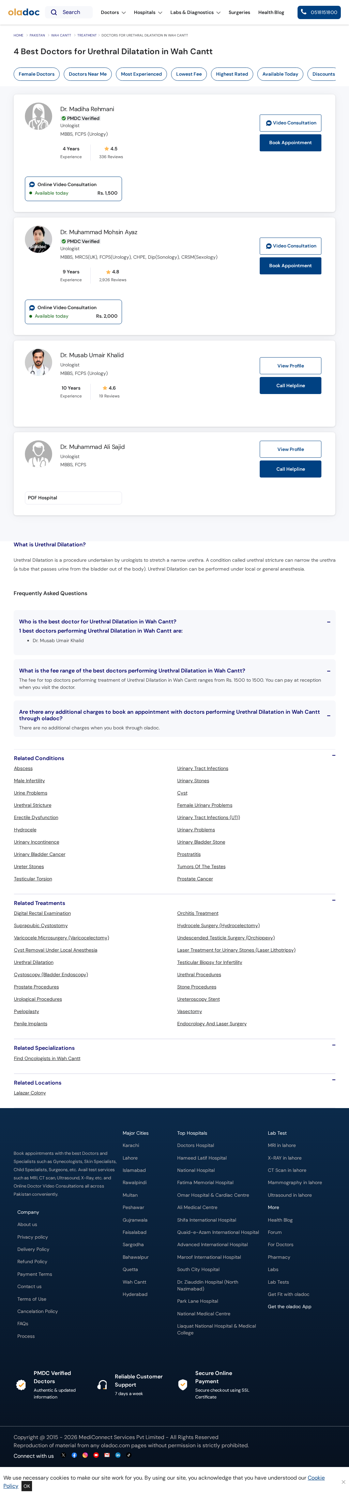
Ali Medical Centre (197, 1207)
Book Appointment (290, 143)
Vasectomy (189, 1011)
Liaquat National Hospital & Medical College (216, 1329)
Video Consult (294, 123)
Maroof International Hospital (209, 1257)
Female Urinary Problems (204, 805)
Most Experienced (141, 74)
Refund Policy (32, 1262)
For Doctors (280, 1245)
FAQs (22, 1324)
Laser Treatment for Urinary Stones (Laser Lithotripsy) (236, 950)
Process (26, 1336)
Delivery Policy (33, 1249)
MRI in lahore (282, 1145)
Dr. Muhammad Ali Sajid (92, 447)
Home (19, 35)
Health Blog (280, 1220)
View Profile (290, 366)
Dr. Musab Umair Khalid (92, 355)
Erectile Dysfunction (36, 817)
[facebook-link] (74, 1456)
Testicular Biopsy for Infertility (209, 962)
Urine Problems (30, 793)
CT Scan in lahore (287, 1170)
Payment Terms (34, 1274)
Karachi (131, 1145)
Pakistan (37, 35)
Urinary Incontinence (36, 842)
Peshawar (133, 1207)
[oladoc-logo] (24, 12)
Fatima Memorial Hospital (205, 1182)
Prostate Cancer (195, 879)
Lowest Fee (189, 74)
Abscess (23, 768)
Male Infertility (29, 780)
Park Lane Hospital (197, 1301)
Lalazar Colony (30, 1093)
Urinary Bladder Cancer (39, 854)
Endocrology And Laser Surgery (212, 1023)
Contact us (29, 1286)
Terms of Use (31, 1299)
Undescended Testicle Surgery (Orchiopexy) (226, 938)
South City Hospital (198, 1269)
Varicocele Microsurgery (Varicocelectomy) (61, 938)
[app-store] (299, 1326)
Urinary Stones (193, 780)
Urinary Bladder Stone (201, 842)
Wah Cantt (61, 35)
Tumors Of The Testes (201, 866)
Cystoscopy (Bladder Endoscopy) (51, 974)
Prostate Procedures (36, 987)
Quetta (130, 1269)
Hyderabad (135, 1294)
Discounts (324, 74)
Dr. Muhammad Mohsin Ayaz (98, 232)
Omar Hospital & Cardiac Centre (213, 1195)
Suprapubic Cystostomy (41, 925)
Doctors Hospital (195, 1145)
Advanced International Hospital (212, 1245)
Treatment (87, 35)
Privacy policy (32, 1237)
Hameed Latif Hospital (202, 1158)
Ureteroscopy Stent (198, 999)
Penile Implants (30, 1023)
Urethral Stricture (32, 805)
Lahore (130, 1158)
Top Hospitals (192, 1133)
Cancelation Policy (37, 1311)
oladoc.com (115, 1445)
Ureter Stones (29, 866)
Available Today (280, 74)
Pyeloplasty (26, 1011)
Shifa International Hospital (206, 1220)
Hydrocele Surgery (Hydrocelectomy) (218, 925)
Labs (273, 1269)
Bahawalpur (136, 1257)
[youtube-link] (96, 1456)
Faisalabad (135, 1232)
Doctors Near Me (88, 74)
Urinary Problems (196, 830)
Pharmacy (279, 1257)
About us (27, 1224)
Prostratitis (189, 854)
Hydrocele (25, 830)
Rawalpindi (135, 1182)
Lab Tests (278, 1282)
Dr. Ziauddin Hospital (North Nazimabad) (207, 1285)
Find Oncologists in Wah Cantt (47, 1058)
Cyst (182, 793)
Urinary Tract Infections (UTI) (208, 817)
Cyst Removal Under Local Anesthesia (55, 950)
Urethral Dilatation (34, 962)
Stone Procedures (196, 987)
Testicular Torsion (33, 879)
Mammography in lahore (295, 1182)
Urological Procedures (38, 999)
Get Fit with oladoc (288, 1294)
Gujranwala (135, 1220)
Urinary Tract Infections (202, 768)
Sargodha (133, 1245)
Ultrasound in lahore (290, 1195)
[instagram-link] (85, 1456)
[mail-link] (107, 1456)
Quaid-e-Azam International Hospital (218, 1232)
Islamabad (134, 1170)
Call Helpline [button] (290, 385)
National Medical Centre (203, 1314)
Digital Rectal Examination (42, 913)
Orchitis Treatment (197, 913)
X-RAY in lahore (285, 1158)
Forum (275, 1232)
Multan (130, 1195)
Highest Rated (232, 74)
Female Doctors (37, 74)
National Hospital (196, 1170)
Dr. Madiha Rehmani (87, 109)
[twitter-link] (63, 1456)
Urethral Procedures (199, 974)
